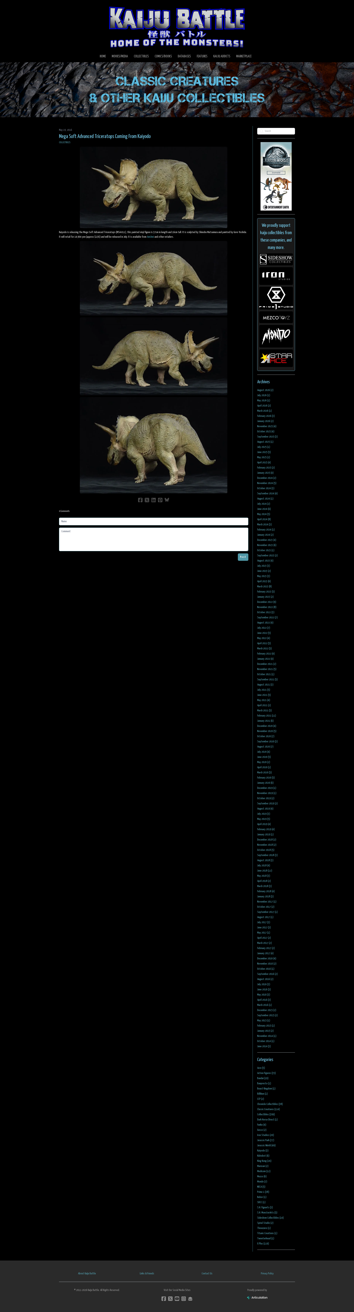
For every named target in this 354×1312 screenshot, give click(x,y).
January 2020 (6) (265, 782)
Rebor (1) (261, 1197)
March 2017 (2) (264, 943)
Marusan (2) (262, 1166)
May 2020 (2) (263, 762)
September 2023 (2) (267, 555)
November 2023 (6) (266, 545)
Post (243, 557)
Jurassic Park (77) (265, 1140)
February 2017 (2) (266, 948)
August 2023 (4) (265, 560)
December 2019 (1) (266, 788)
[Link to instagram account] (183, 1298)
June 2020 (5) (264, 757)
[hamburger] (66, 6)
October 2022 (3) (265, 612)
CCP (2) (260, 1099)
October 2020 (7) (265, 736)
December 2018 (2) (266, 839)
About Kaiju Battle (87, 1273)
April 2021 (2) (264, 705)
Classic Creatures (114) (268, 1109)
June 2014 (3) (264, 1046)
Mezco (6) (262, 1176)
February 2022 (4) (266, 653)
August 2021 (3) (265, 684)
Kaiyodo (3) (262, 1150)
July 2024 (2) (263, 503)
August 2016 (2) (265, 979)
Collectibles (64, 142)
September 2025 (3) (267, 436)
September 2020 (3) (267, 741)
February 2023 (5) (266, 591)
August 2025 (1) (265, 441)
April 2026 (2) (264, 405)
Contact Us (207, 1273)
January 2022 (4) (265, 658)
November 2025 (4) (266, 426)
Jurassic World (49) (266, 1145)
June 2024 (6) (264, 509)
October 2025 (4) (265, 431)
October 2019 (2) (265, 798)
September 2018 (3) (267, 855)
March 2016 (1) (264, 1005)
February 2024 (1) (266, 529)
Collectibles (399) (266, 1114)
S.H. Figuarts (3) (265, 1207)
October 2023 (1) (265, 550)
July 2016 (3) (263, 984)
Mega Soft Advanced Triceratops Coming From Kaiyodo (105, 136)
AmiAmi (150, 236)
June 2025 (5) (264, 452)
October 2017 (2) (265, 906)
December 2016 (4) (266, 958)
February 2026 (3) (266, 416)
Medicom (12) (263, 1171)
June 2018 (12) (264, 870)
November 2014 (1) (266, 1036)
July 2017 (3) (263, 922)
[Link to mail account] (190, 1298)
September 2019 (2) (267, 803)
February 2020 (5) (266, 777)
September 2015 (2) (267, 1015)
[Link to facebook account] (164, 1298)
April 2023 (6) (264, 581)
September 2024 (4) (267, 493)
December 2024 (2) (266, 478)
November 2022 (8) (266, 607)
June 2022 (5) (264, 633)
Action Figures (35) (266, 1073)
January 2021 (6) (265, 720)
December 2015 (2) (266, 1010)
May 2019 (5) (263, 819)
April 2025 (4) (264, 462)
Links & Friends (147, 1273)
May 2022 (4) (263, 638)
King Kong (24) (264, 1161)
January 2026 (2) (265, 421)
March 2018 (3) (264, 886)
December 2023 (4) (266, 540)
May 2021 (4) (263, 700)
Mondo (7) (262, 1181)
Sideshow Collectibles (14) (270, 1217)
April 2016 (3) (264, 999)
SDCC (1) (261, 1202)
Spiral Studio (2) (265, 1223)
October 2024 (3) (265, 488)
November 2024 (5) (266, 483)
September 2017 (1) (267, 912)
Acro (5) (261, 1068)
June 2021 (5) (264, 695)
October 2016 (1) (265, 968)
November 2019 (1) (266, 793)
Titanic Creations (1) (267, 1233)
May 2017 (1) (263, 932)
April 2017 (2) (264, 937)
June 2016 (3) (264, 989)
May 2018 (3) (263, 875)
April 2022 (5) (264, 643)
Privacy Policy (267, 1273)
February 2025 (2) (266, 467)
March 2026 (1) (264, 410)
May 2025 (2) (263, 457)
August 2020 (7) (265, 746)
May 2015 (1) (263, 1020)
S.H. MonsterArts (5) (267, 1212)
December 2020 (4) (266, 726)
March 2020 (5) (264, 772)
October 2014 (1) (265, 1041)
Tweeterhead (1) (265, 1238)
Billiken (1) (262, 1093)
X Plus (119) (263, 1243)
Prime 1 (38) (263, 1192)
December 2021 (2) (266, 664)
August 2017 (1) (265, 917)
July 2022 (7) (263, 627)
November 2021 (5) (266, 669)
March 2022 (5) (264, 648)
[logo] (177, 27)
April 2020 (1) (264, 767)
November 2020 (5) (266, 731)
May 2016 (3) (263, 994)
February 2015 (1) (266, 1025)
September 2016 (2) (267, 974)
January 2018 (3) (265, 896)
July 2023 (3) (263, 565)
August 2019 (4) (265, 808)
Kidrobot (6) (263, 1155)
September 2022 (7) (267, 617)
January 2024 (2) (265, 534)
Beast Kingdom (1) (266, 1088)
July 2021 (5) (263, 689)
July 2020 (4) (263, 751)
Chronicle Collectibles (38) (270, 1104)
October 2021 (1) (265, 674)
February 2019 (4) (266, 829)
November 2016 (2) (266, 963)
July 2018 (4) (263, 865)
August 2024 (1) (265, 498)
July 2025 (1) (263, 447)
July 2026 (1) (263, 395)
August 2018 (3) (265, 860)
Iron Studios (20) (265, 1135)
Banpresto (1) (264, 1083)
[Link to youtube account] (177, 1298)
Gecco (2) (261, 1130)
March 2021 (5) (264, 710)
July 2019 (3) (263, 813)
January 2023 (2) (265, 596)
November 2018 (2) (266, 844)
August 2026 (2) (265, 390)
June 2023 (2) (264, 571)
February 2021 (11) (266, 715)
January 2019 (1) (265, 834)
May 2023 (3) (263, 576)
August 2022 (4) (265, 622)
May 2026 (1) (263, 400)
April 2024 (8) (264, 519)
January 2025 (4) (265, 472)
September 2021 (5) (267, 679)
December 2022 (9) (266, 602)
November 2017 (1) (266, 901)
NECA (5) (261, 1186)
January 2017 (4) (265, 953)
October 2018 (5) (265, 850)
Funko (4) (261, 1124)
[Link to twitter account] (170, 1298)
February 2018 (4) (266, 891)
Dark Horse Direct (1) (267, 1119)
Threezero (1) (264, 1228)
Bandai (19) (262, 1078)
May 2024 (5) (263, 514)
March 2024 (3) (264, 524)
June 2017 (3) (264, 927)
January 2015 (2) (265, 1030)
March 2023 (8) (264, 586)
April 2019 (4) (264, 824)
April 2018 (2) (264, 881)
